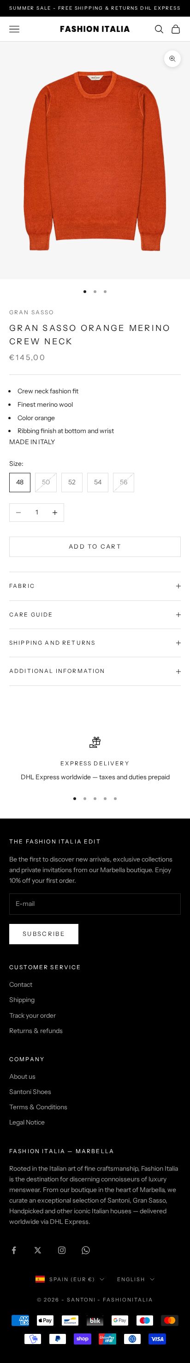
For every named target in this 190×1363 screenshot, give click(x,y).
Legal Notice (27, 1122)
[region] (95, 759)
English (131, 1279)
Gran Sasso (31, 312)
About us (22, 1076)
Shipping (22, 1000)
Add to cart (95, 546)
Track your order (32, 1015)
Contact (20, 984)
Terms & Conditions (38, 1107)
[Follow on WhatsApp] (85, 1250)
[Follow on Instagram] (61, 1250)
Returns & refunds (36, 1031)
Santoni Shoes (30, 1092)
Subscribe (44, 933)
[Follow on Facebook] (13, 1250)
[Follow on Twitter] (37, 1250)
